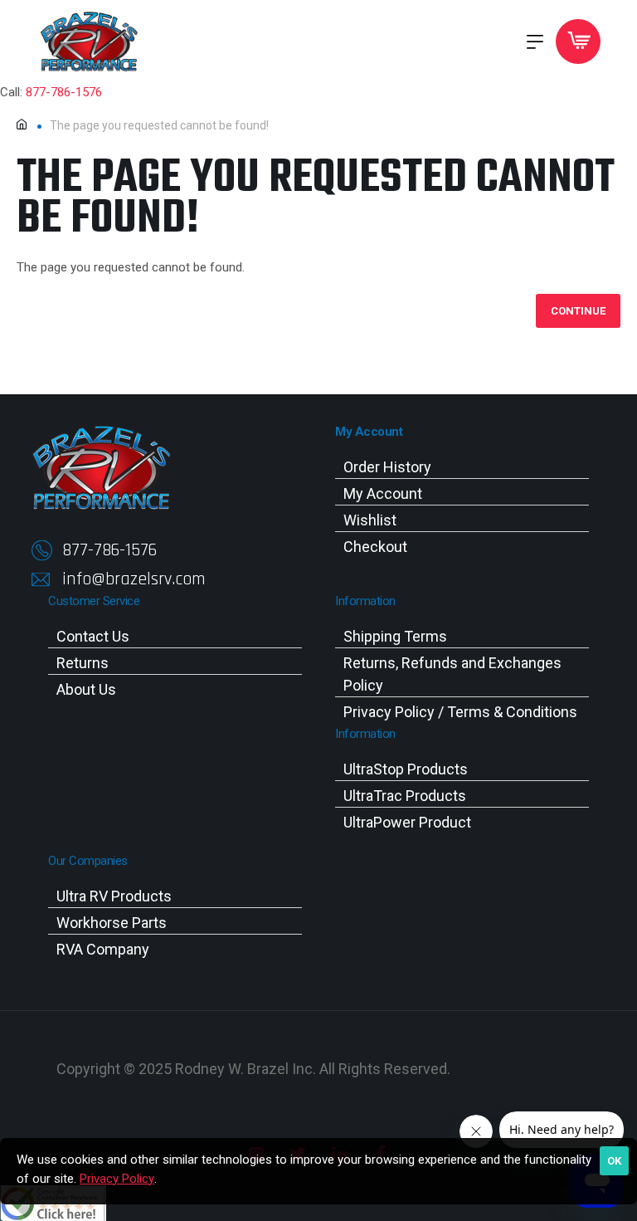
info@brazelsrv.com (134, 579)
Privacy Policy (117, 1178)
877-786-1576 (64, 92)
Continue (578, 311)
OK (614, 1161)
